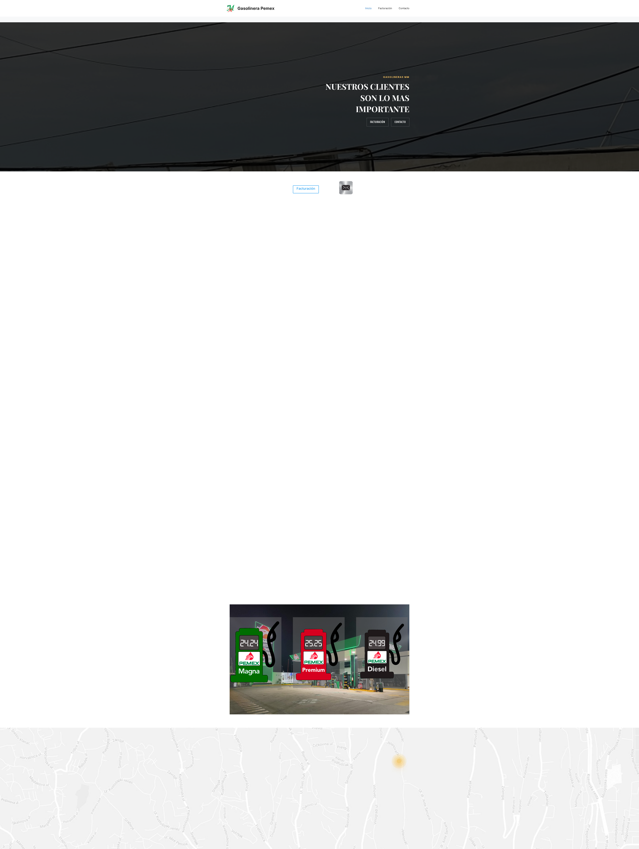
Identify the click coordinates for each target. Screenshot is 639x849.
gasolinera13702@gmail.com (256, 178)
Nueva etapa (319, 483)
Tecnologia (100, 546)
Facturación (385, 8)
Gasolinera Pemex (255, 8)
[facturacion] (346, 194)
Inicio (368, 8)
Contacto (404, 8)
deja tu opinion (256, 190)
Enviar (307, 827)
